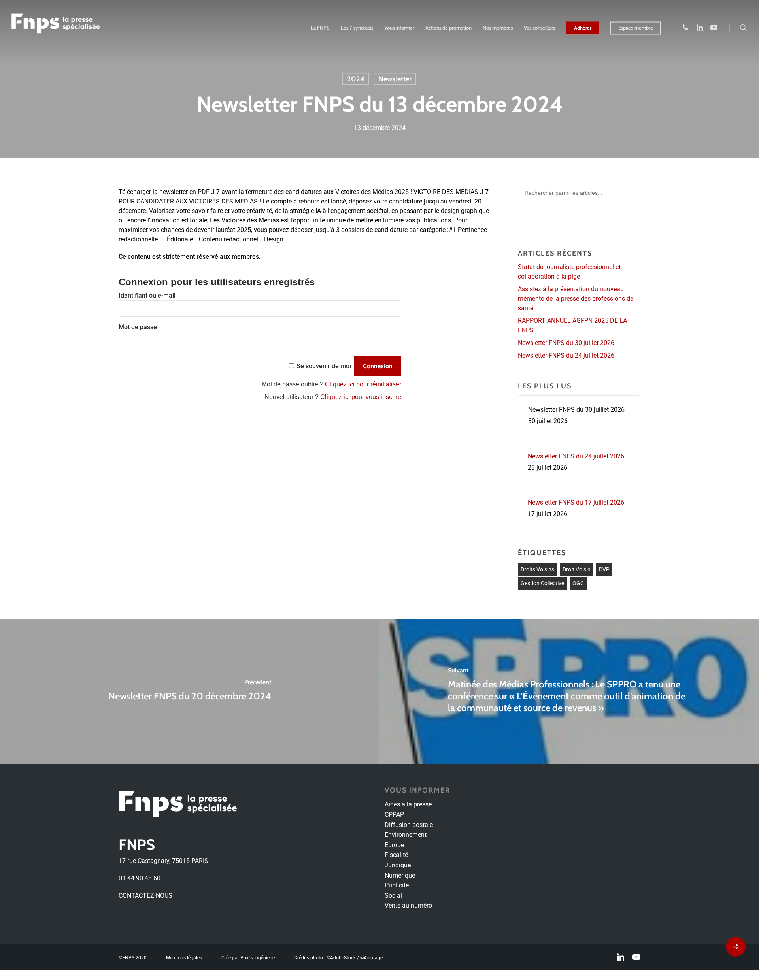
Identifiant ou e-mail (147, 295)
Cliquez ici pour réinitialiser (363, 384)
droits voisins (537, 569)
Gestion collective (542, 583)
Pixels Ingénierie (257, 958)
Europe (394, 845)
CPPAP (394, 814)
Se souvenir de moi (323, 366)
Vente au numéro (408, 905)
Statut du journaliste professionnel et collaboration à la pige (569, 271)
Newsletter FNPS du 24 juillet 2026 (566, 355)
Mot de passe (138, 327)
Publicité (397, 885)
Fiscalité (396, 855)
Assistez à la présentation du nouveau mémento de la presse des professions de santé (575, 298)
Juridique (398, 865)
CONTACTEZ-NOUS (145, 895)
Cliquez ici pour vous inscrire (360, 397)
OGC (578, 583)
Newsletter (395, 79)
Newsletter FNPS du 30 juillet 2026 (566, 343)
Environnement (406, 834)
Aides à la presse (408, 804)
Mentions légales (184, 958)
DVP (604, 569)
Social (393, 895)
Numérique (400, 875)
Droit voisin (577, 569)
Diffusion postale (409, 825)
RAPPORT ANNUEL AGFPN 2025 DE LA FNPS (572, 325)
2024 (355, 79)
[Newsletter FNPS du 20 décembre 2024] (190, 691)
